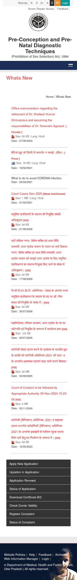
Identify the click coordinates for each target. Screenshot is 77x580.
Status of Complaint (22, 522)
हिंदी (58, 3)
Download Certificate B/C (25, 497)
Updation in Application (24, 472)
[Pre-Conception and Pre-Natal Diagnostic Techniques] (38, 21)
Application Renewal (22, 480)
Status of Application (22, 489)
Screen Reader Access (41, 9)
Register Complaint (21, 514)
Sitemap (23, 3)
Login (65, 3)
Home (50, 97)
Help (32, 554)
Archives (60, 554)
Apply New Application (23, 464)
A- (32, 3)
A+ (42, 3)
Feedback (62, 9)
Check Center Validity (23, 505)
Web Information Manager (21, 559)
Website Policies (14, 554)
